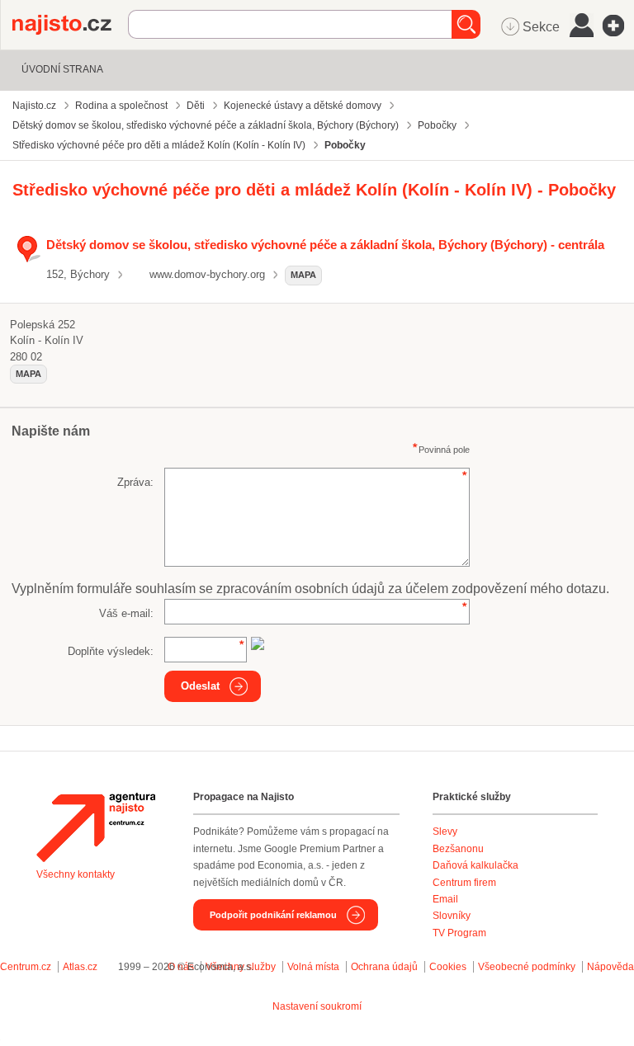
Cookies (447, 967)
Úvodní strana (62, 69)
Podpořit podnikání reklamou (273, 915)
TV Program (459, 933)
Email (445, 899)
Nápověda (610, 967)
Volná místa (313, 967)
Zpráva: (135, 482)
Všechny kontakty (75, 874)
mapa (303, 275)
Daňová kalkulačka (475, 865)
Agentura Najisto (95, 827)
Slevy (445, 831)
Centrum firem (464, 882)
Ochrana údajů (384, 967)
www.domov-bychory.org (207, 274)
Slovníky (452, 915)
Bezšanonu (458, 849)
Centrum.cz (25, 967)
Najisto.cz (70, 24)
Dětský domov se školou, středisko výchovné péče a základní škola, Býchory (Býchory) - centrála (325, 245)
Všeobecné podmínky (526, 967)
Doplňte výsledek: (111, 651)
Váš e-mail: (126, 613)
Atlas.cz (80, 967)
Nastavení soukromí (317, 1006)
